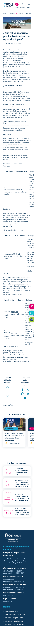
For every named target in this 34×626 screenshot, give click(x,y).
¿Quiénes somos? (11, 611)
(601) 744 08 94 (8, 571)
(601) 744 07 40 (8, 579)
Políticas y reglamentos (14, 618)
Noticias (12, 13)
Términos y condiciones (14, 621)
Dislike (7, 395)
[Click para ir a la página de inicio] (8, 5)
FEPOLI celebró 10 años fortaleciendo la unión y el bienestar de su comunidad (14, 437)
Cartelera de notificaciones (15, 614)
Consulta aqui (7, 602)
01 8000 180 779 (19, 581)
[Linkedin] (28, 394)
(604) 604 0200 (8, 595)
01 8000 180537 (19, 573)
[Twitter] (28, 390)
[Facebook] (22, 390)
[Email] (25, 398)
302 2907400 (20, 571)
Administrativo (11, 428)
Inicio (4, 13)
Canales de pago (32, 320)
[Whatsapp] (22, 394)
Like (7, 387)
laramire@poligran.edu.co (21, 361)
